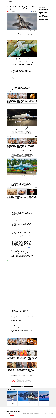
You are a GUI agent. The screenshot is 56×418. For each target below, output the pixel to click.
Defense (16, 375)
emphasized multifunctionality (24, 128)
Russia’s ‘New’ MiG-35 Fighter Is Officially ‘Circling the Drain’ (20, 334)
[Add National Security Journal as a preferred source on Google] (28, 11)
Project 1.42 (30, 150)
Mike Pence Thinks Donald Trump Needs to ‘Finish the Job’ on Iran (43, 9)
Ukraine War (25, 413)
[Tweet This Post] (32, 11)
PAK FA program (29, 316)
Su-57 (13, 310)
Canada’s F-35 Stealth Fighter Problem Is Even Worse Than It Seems (43, 7)
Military (27, 375)
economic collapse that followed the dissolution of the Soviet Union (21, 237)
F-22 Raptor (20, 375)
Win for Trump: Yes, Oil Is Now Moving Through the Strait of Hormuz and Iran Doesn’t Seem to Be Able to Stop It (43, 16)
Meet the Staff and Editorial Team (33, 413)
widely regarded (28, 310)
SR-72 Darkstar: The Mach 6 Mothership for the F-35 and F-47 (20, 328)
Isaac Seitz (10, 11)
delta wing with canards (18, 156)
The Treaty (23, 413)
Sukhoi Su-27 (21, 105)
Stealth (31, 375)
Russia (29, 375)
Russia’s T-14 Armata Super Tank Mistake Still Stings (19, 327)
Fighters (23, 375)
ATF (20, 84)
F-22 (17, 375)
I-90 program (22, 88)
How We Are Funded (38, 1)
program (23, 84)
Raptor (21, 85)
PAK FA (29, 247)
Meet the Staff (21, 1)
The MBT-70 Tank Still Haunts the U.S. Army (17, 333)
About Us (16, 1)
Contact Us (32, 1)
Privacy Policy (37, 413)
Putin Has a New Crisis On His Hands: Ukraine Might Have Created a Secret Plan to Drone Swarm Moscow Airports (43, 19)
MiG (12, 75)
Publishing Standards (27, 1)
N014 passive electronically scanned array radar (25, 203)
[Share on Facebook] (31, 11)
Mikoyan (15, 316)
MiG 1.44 (25, 375)
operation (24, 311)
